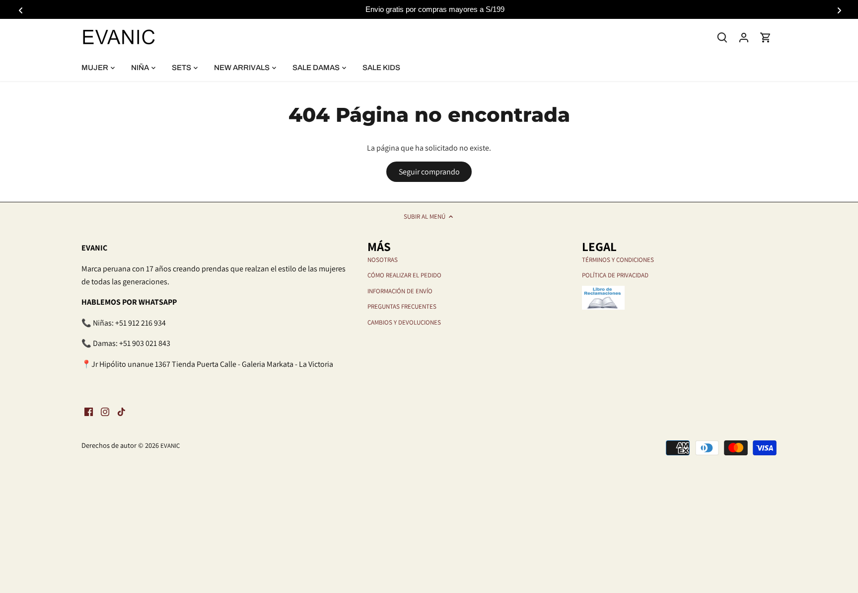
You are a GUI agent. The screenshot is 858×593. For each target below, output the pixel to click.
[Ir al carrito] (766, 37)
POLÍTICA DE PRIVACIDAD (615, 275)
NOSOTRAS (382, 259)
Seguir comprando (429, 172)
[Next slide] (838, 9)
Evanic (170, 445)
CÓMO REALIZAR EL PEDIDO (404, 275)
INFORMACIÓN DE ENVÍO (399, 291)
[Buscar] (722, 36)
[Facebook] (88, 411)
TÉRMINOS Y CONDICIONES (618, 259)
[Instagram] (105, 411)
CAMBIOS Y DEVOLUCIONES (404, 322)
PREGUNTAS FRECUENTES (401, 306)
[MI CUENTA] (744, 37)
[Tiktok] (121, 411)
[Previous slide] (20, 9)
